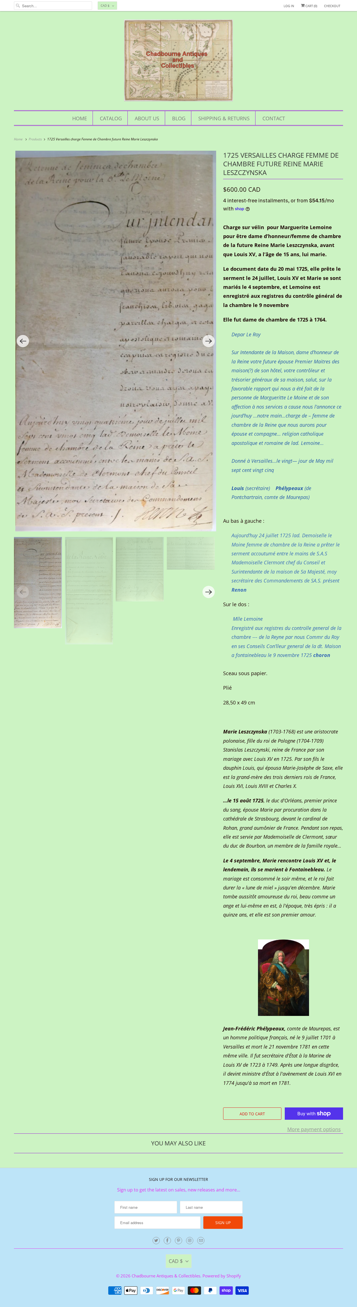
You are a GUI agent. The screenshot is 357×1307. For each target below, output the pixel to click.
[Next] (208, 341)
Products (36, 139)
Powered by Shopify (221, 1276)
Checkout (332, 6)
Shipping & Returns (224, 118)
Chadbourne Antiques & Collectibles (166, 1276)
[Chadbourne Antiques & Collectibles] (178, 62)
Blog (178, 118)
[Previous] (23, 341)
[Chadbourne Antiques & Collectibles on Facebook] (167, 1240)
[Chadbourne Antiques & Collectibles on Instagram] (189, 1240)
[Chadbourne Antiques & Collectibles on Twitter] (156, 1240)
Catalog (111, 118)
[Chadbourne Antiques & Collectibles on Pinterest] (178, 1240)
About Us (147, 118)
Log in (289, 6)
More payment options (314, 1129)
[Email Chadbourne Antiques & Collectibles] (200, 1240)
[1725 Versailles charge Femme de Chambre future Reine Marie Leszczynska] (115, 341)
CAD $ (105, 5)
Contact (273, 118)
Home (79, 118)
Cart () (311, 6)
